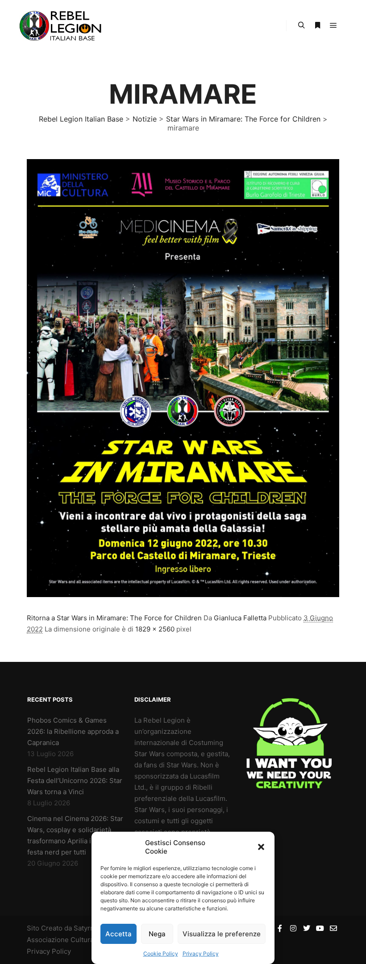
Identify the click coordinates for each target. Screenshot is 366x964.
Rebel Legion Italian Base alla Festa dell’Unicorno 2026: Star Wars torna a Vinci (74, 780)
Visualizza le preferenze (222, 934)
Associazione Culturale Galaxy (74, 939)
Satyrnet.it (90, 928)
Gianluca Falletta (240, 618)
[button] (261, 846)
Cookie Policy (160, 953)
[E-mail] (333, 928)
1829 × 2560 (155, 629)
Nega (157, 934)
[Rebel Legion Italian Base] (62, 25)
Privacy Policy (201, 953)
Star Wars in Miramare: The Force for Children (243, 118)
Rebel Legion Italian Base (81, 118)
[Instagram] (293, 928)
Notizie (145, 118)
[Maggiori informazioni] (317, 25)
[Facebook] (280, 928)
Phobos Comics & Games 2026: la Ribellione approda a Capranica (73, 731)
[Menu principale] (333, 25)
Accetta (118, 934)
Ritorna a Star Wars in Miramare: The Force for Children (114, 618)
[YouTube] (320, 928)
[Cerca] (301, 25)
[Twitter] (306, 928)
